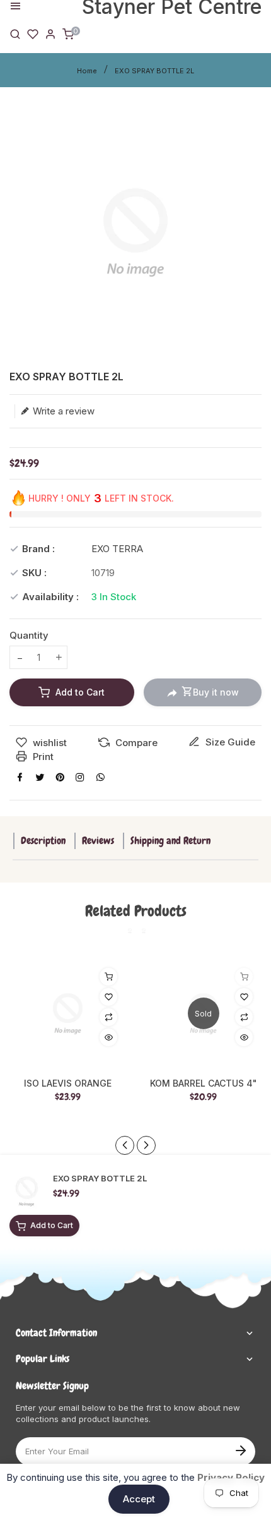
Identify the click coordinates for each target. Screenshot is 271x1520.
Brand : (38, 549)
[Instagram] (80, 777)
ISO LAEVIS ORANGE (68, 1083)
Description (43, 840)
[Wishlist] (32, 33)
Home (87, 70)
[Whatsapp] (100, 777)
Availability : (50, 597)
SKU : (34, 573)
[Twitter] (40, 777)
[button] (146, 1145)
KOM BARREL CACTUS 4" (203, 1083)
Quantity (29, 635)
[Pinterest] (60, 777)
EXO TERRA (117, 549)
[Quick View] (108, 1037)
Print (42, 757)
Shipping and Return (170, 840)
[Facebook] (19, 777)
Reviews (98, 840)
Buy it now (216, 692)
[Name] (240, 1449)
